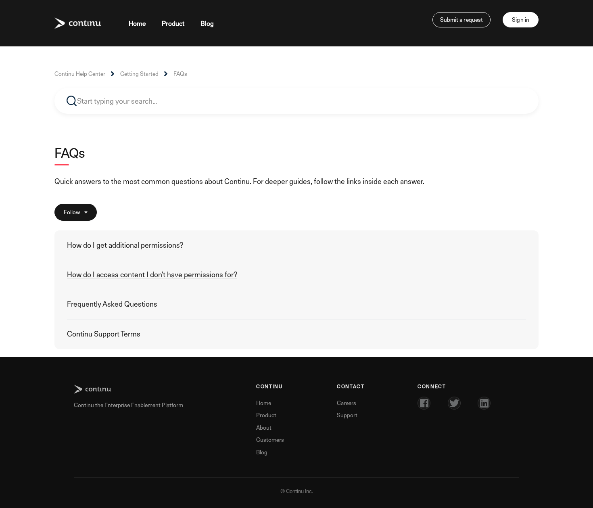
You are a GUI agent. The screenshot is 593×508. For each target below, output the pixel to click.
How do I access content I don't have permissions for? (152, 274)
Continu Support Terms (103, 334)
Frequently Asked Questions (112, 304)
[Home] (77, 23)
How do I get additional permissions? (125, 245)
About (263, 427)
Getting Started (139, 73)
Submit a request (461, 19)
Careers (346, 402)
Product (173, 23)
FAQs (180, 73)
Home (137, 23)
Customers (270, 439)
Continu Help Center (79, 73)
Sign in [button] (520, 19)
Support (347, 415)
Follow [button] (72, 212)
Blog (207, 23)
